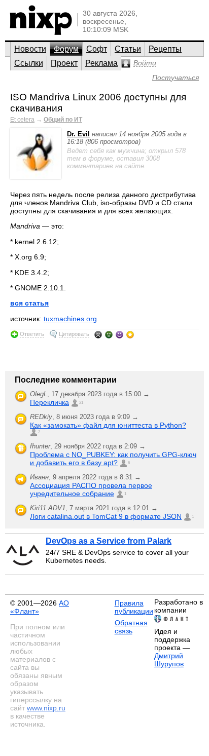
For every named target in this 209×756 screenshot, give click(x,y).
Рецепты (165, 49)
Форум (66, 49)
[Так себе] (109, 334)
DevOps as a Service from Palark (108, 541)
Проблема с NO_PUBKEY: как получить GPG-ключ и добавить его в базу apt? (113, 458)
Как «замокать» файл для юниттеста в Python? (108, 425)
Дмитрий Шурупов (169, 660)
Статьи (128, 49)
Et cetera (22, 120)
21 (81, 402)
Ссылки (28, 63)
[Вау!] (130, 334)
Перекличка (49, 402)
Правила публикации (134, 607)
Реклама (101, 63)
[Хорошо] (119, 334)
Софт (96, 49)
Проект (64, 63)
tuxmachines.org (70, 319)
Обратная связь (131, 627)
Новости (30, 49)
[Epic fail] (98, 334)
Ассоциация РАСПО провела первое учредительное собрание (91, 489)
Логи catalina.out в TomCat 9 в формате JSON (106, 516)
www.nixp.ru (46, 708)
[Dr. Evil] (35, 176)
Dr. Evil (78, 134)
